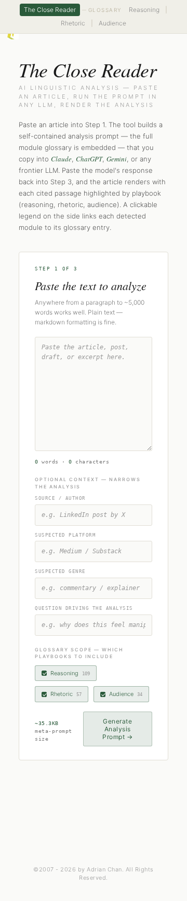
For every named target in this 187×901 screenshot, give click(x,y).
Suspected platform (65, 535)
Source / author (60, 498)
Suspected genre (60, 571)
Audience (112, 23)
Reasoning (144, 9)
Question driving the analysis (84, 608)
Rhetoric (73, 23)
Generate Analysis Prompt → (117, 729)
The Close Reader (50, 9)
